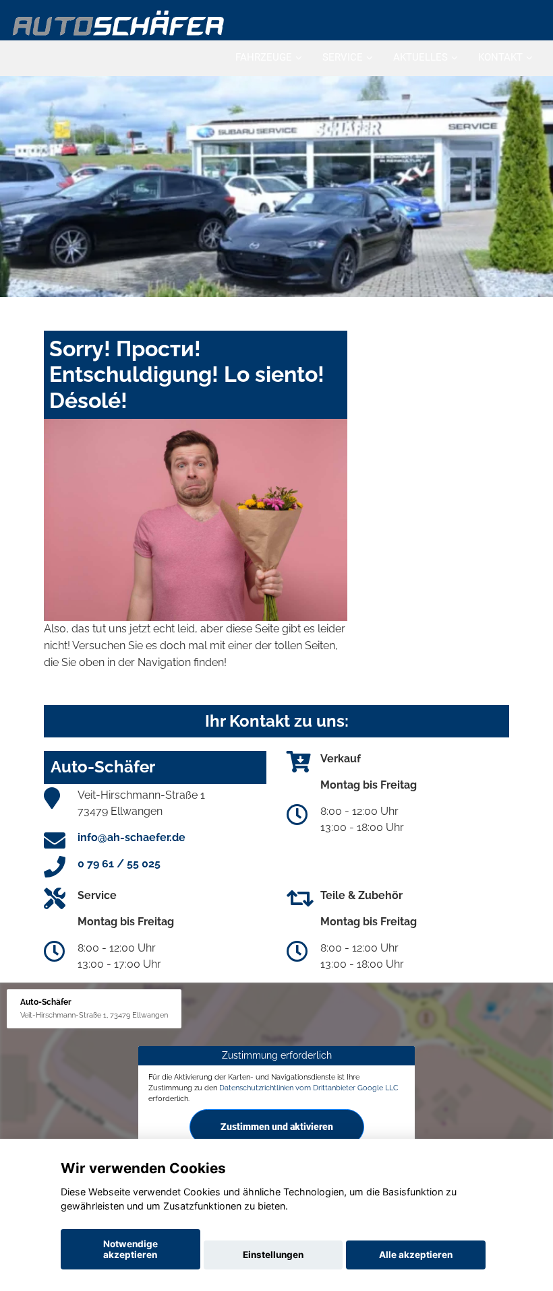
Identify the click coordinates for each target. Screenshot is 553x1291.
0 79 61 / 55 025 (119, 863)
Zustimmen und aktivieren (277, 1126)
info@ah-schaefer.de (131, 837)
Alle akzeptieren (416, 1254)
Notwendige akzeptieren (130, 1249)
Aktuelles (420, 57)
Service (342, 57)
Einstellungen (273, 1254)
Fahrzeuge (263, 57)
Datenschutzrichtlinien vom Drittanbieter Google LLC (309, 1087)
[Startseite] (119, 22)
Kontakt (500, 57)
